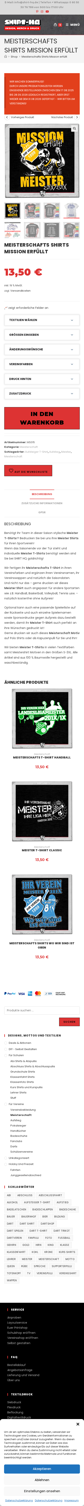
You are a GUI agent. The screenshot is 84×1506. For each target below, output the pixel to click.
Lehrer (11, 1259)
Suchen (69, 1022)
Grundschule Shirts (22, 1072)
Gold (25, 1245)
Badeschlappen (42, 1209)
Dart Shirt (27, 1223)
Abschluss (25, 1195)
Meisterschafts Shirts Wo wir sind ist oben (41, 945)
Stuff (13, 1098)
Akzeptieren (42, 1469)
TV (28, 1273)
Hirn (39, 1245)
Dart (10, 1223)
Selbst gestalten (18, 1343)
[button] (78, 1424)
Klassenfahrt (16, 1252)
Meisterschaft (29, 447)
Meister (66, 452)
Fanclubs (16, 1141)
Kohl (35, 1252)
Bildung (59, 1216)
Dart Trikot (62, 1230)
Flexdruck (14, 1407)
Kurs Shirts (67, 1252)
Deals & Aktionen (20, 1043)
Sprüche (39, 1266)
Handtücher (18, 1131)
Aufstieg (54, 452)
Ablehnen (42, 1480)
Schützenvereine (21, 1152)
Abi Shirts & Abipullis (23, 1061)
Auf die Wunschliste (31, 472)
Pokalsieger (18, 1125)
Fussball (64, 1238)
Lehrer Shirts (18, 1092)
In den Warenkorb (42, 418)
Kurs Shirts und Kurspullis (26, 1087)
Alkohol (12, 1202)
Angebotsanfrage (19, 1370)
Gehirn (11, 1245)
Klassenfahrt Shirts (22, 1077)
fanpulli (33, 1238)
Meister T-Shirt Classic (42, 850)
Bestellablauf (16, 1365)
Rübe (24, 1266)
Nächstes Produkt (62, 117)
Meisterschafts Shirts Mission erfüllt (44, 57)
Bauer (11, 1216)
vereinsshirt (68, 1273)
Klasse (64, 1245)
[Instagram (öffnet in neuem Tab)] (42, 11)
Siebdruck (14, 1402)
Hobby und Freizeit (21, 1164)
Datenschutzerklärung (19, 1500)
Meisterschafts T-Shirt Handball (42, 757)
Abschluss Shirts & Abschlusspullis (32, 1066)
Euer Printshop (17, 1328)
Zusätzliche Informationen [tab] (41, 503)
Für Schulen (16, 1055)
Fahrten (15, 1170)
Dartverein (14, 1238)
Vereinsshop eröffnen (22, 1338)
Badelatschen (16, 1209)
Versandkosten (20, 290)
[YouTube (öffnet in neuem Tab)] (46, 11)
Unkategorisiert (19, 1158)
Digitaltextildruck (19, 1417)
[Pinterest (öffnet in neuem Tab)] (37, 11)
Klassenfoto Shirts (22, 1082)
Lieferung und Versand (23, 1375)
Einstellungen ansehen (42, 1491)
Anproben (14, 1318)
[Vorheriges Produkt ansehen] (7, 117)
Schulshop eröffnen (21, 1333)
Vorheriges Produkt (22, 117)
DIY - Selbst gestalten (23, 1049)
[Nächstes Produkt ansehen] (77, 117)
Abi (9, 1195)
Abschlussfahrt (50, 1195)
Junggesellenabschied (25, 1175)
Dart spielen (15, 1230)
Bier (45, 1216)
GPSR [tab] (42, 512)
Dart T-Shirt (38, 1230)
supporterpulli (62, 1266)
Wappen (12, 1280)
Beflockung (15, 1412)
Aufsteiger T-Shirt (36, 452)
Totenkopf (14, 1273)
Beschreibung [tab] (42, 494)
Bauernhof (28, 1216)
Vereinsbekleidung (23, 1110)
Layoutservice (17, 1323)
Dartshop (47, 1223)
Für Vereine (16, 1104)
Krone (48, 1252)
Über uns (13, 1380)
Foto (48, 1238)
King (51, 1245)
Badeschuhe (18, 1136)
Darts (13, 1146)
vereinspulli (45, 1273)
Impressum (71, 1500)
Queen (11, 1266)
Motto (69, 1259)
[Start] (5, 57)
